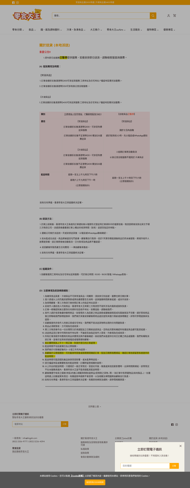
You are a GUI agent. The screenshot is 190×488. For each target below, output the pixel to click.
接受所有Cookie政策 (95, 482)
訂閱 (174, 466)
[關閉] (180, 446)
